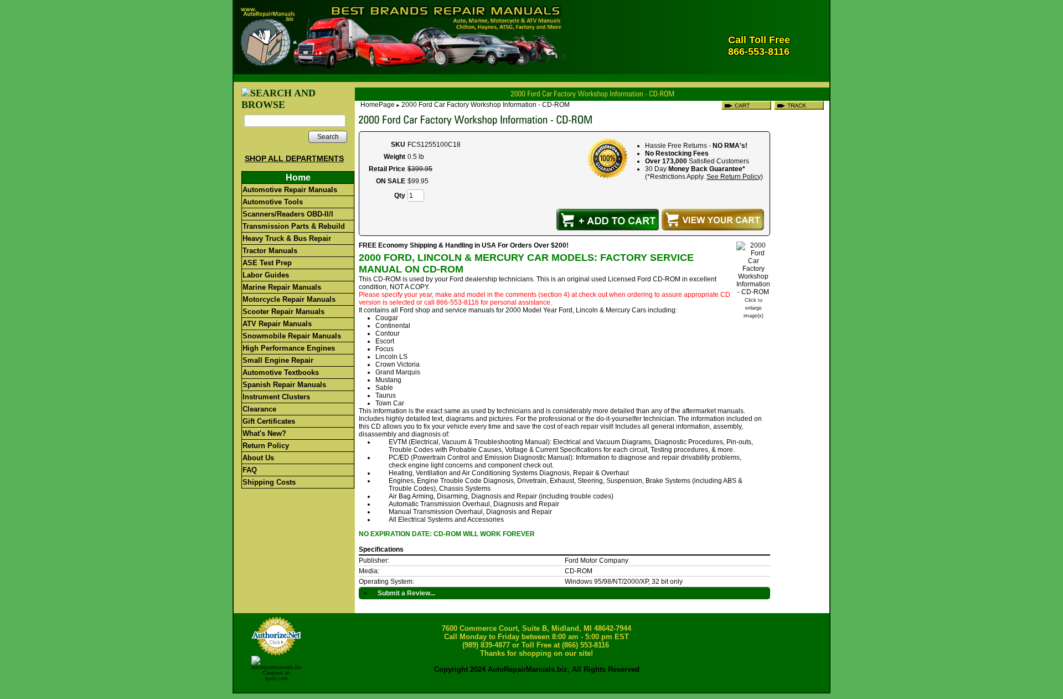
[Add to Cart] (607, 219)
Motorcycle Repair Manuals (289, 299)
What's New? (264, 433)
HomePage (377, 105)
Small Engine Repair (277, 360)
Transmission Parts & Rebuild (293, 226)
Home (298, 177)
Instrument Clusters (276, 397)
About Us (258, 458)
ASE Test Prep (267, 263)
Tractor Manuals (269, 250)
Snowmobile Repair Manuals (291, 336)
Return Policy (265, 445)
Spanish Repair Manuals (284, 385)
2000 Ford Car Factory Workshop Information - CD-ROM (485, 105)
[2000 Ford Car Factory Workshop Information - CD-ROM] (753, 292)
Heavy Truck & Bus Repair (286, 238)
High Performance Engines (288, 348)
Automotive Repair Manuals (289, 190)
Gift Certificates (268, 421)
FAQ (249, 470)
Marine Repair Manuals (281, 287)
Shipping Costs (269, 482)
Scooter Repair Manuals (283, 311)
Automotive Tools (272, 202)
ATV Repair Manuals (277, 324)
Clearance (259, 409)
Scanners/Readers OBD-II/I (287, 214)
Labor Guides (265, 275)
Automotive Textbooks (280, 372)
